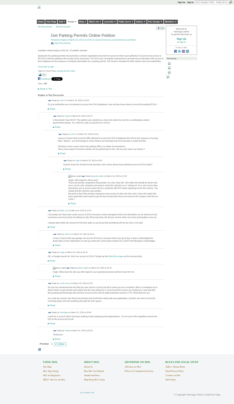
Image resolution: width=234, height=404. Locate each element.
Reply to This (45, 89)
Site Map (47, 366)
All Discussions (45, 27)
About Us (88, 366)
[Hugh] (43, 43)
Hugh (63, 40)
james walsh (98, 176)
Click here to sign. (46, 67)
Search (230, 2)
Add (162, 28)
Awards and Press (92, 375)
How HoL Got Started (94, 371)
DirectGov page (116, 256)
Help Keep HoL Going (94, 379)
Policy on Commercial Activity (139, 371)
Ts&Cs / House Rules (175, 366)
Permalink (49, 100)
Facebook (46, 79)
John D (63, 101)
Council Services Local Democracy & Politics (115, 40)
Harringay (64, 313)
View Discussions (62, 43)
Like (43, 74)
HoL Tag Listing (50, 371)
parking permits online (66, 71)
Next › (62, 344)
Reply (51, 109)
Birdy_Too (64, 211)
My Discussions (63, 27)
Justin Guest (65, 283)
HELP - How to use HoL (54, 379)
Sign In (190, 2)
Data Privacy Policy (174, 371)
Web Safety (170, 379)
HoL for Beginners (51, 375)
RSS (39, 349)
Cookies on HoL (173, 375)
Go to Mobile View (87, 393)
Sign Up (181, 2)
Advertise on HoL (133, 366)
